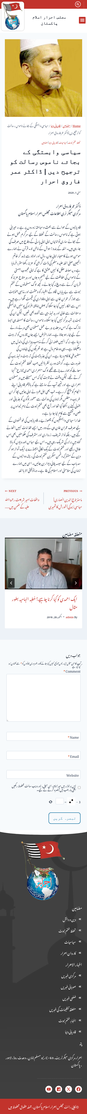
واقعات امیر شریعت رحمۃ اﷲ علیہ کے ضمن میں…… (22, 498)
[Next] (11, 583)
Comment (72, 671)
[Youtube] (48, 1089)
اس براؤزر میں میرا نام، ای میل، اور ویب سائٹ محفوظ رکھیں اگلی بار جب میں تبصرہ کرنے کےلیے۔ (44, 787)
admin (70, 616)
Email (73, 756)
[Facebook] (78, 1089)
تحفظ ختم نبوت (74, 142)
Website (72, 775)
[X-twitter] (68, 1089)
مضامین (45, 142)
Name (73, 737)
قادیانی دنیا (53, 142)
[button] (82, 20)
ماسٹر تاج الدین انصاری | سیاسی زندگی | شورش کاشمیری (65, 498)
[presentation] (43, 564)
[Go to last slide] (75, 583)
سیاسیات (63, 142)
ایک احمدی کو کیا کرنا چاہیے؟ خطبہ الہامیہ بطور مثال (44, 602)
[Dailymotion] (58, 1089)
